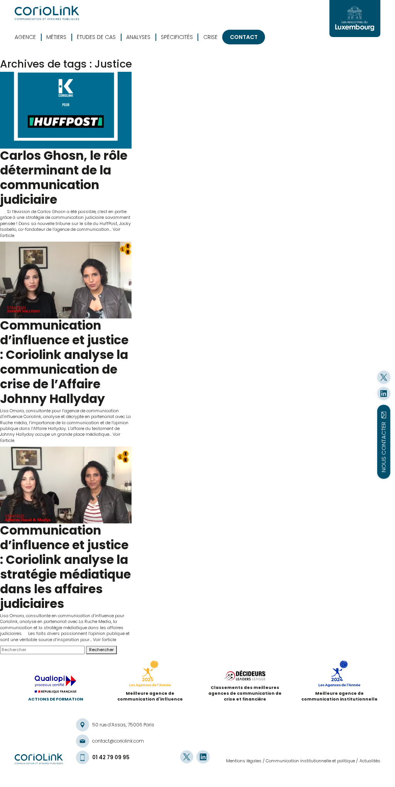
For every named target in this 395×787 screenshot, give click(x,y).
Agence (25, 37)
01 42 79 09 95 (111, 757)
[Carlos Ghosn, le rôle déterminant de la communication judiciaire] (66, 110)
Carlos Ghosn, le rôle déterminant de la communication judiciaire (63, 177)
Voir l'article (104, 639)
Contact (244, 37)
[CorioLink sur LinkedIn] (383, 393)
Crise (210, 37)
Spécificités (177, 37)
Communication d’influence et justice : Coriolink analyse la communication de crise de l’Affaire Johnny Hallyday (64, 362)
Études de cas (96, 37)
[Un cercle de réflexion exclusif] (354, 18)
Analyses (138, 37)
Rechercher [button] (101, 650)
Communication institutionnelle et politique (310, 761)
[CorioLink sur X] (383, 377)
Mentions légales (244, 761)
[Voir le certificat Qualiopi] (55, 685)
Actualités (370, 761)
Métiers (56, 37)
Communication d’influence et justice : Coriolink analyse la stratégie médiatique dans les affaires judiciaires (65, 567)
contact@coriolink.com (118, 741)
